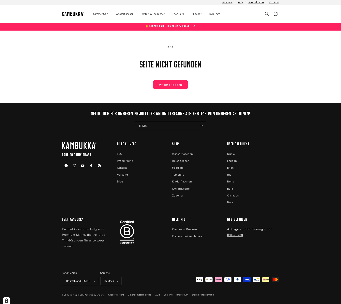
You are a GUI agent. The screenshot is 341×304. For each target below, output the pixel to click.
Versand (122, 174)
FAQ (240, 2)
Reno (230, 181)
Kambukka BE (77, 295)
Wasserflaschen (182, 154)
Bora (230, 202)
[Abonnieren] (201, 125)
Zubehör (177, 195)
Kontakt (274, 2)
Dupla (231, 154)
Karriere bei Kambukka (187, 236)
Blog (120, 181)
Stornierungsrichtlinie (203, 294)
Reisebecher (180, 161)
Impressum (182, 294)
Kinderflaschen (182, 181)
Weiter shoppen (170, 85)
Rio (229, 174)
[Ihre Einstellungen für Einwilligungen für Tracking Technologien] (6, 300)
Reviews (227, 2)
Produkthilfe (256, 2)
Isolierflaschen (181, 188)
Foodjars (178, 167)
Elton (230, 167)
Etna (230, 188)
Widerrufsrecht (116, 294)
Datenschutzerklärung (139, 294)
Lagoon (232, 161)
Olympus (233, 195)
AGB (157, 294)
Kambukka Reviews (185, 229)
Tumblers (178, 174)
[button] (266, 13)
